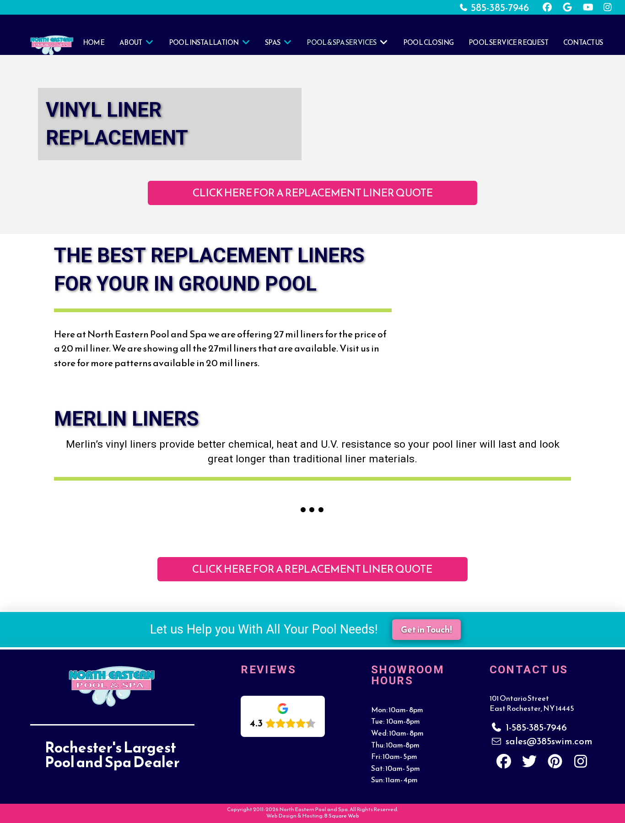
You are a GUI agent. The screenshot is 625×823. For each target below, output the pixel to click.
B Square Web (341, 816)
